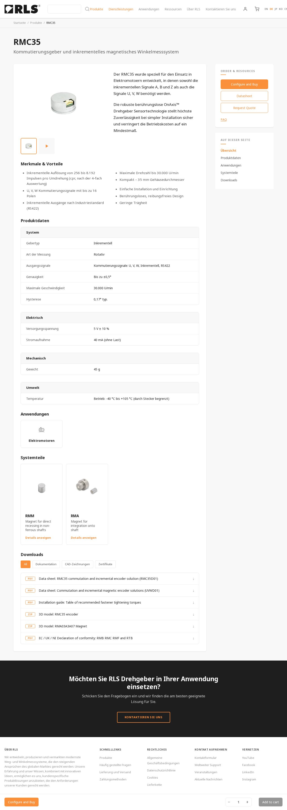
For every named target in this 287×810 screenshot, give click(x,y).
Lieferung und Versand (115, 772)
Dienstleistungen (121, 9)
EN (266, 9)
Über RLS (193, 9)
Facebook (248, 765)
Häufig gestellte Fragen (115, 765)
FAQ (224, 120)
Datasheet (244, 96)
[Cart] (257, 9)
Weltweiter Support (208, 765)
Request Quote (244, 108)
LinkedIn (248, 772)
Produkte (96, 9)
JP (276, 9)
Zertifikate (105, 564)
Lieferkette (154, 785)
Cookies (152, 777)
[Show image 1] (29, 146)
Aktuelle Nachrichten (208, 779)
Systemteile (229, 173)
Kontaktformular (206, 758)
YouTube (248, 758)
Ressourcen (173, 9)
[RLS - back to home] (22, 8)
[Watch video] (47, 146)
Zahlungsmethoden (113, 779)
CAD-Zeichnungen (77, 564)
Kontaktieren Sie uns (221, 9)
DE (271, 9)
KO (281, 9)
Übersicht (228, 150)
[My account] (245, 9)
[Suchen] (69, 9)
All (25, 564)
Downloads (229, 180)
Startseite (19, 23)
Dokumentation (46, 564)
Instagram (249, 779)
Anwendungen (149, 9)
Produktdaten (231, 158)
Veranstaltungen (206, 772)
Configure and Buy (244, 84)
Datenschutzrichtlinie (161, 770)
